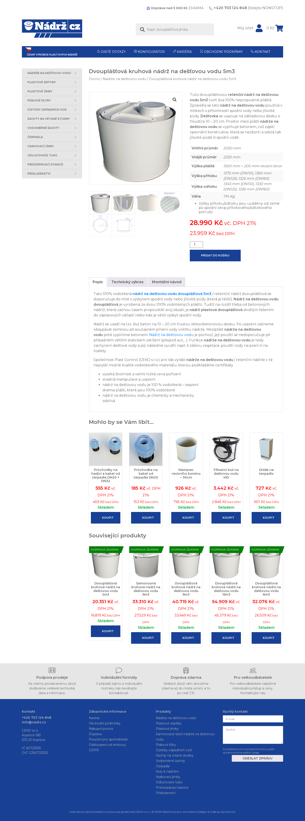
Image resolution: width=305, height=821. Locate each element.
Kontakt (262, 52)
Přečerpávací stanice (172, 788)
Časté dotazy (113, 52)
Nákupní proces (101, 729)
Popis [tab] (98, 282)
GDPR (94, 750)
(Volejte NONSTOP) (248, 8)
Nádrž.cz (101, 811)
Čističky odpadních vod (174, 750)
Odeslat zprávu (257, 758)
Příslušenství (165, 793)
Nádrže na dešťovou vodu (124, 79)
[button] (175, 100)
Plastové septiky (169, 723)
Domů (94, 79)
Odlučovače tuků (169, 782)
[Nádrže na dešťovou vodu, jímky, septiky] (52, 28)
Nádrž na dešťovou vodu (171, 335)
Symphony (228, 811)
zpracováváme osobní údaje (241, 752)
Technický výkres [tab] (127, 282)
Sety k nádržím (167, 771)
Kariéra (184, 52)
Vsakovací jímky (168, 777)
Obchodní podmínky (223, 52)
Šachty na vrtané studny (175, 755)
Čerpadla (162, 766)
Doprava (95, 734)
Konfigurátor (151, 52)
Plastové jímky (167, 729)
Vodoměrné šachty (170, 761)
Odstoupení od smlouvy (107, 745)
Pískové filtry (166, 745)
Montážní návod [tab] (166, 282)
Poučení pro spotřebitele (108, 739)
